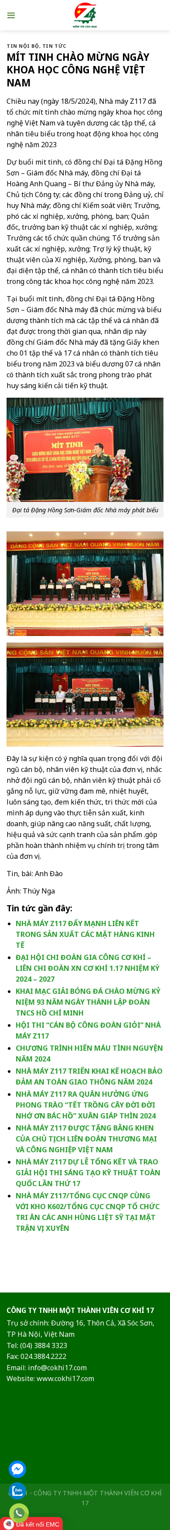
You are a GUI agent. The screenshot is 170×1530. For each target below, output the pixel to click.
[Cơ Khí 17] (85, 15)
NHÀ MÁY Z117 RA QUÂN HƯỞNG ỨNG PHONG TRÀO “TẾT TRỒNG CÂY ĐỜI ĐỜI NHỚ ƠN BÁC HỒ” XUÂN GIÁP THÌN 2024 (86, 1105)
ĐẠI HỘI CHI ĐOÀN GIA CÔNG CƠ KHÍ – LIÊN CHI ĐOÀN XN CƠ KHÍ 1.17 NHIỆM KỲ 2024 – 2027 (88, 968)
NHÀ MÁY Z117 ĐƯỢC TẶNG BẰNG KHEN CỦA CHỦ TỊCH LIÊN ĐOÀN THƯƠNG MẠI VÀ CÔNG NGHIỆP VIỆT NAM (86, 1138)
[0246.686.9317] (19, 1513)
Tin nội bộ (23, 46)
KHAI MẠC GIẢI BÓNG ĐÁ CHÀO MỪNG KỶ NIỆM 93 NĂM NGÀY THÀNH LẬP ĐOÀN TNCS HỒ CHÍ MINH (88, 1002)
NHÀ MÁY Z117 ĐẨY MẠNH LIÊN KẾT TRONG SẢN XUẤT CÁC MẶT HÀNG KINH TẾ (85, 934)
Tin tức (54, 46)
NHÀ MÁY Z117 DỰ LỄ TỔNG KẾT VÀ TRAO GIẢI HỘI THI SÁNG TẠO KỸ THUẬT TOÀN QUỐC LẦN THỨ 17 (88, 1172)
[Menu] (11, 15)
